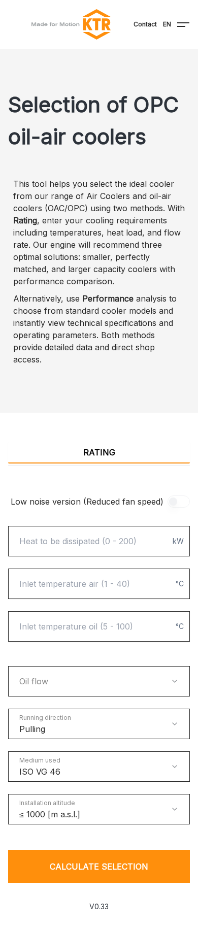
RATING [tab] (99, 452)
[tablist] (99, 453)
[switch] (179, 501)
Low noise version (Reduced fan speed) (87, 501)
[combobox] (99, 681)
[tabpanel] (99, 689)
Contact (145, 24)
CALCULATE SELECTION (99, 866)
